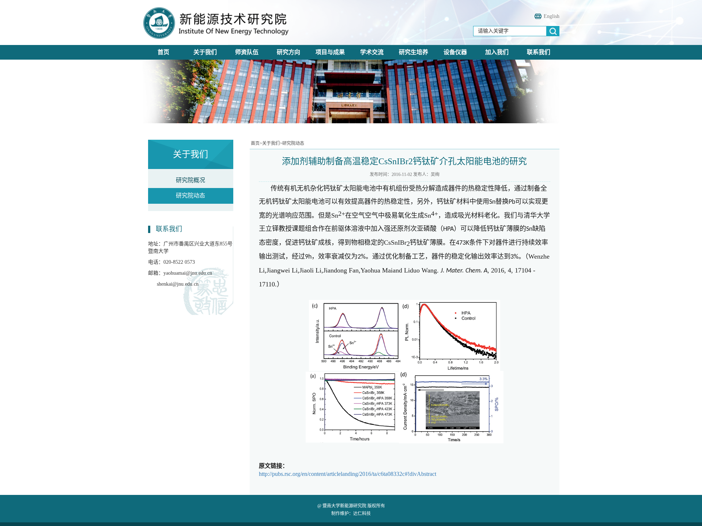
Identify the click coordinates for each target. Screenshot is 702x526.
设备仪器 (455, 52)
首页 (163, 52)
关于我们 (205, 52)
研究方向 (288, 52)
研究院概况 (190, 180)
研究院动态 (190, 195)
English (551, 16)
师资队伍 (246, 52)
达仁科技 (362, 513)
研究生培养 (413, 52)
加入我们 (497, 52)
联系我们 (538, 52)
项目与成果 (330, 52)
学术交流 (372, 52)
